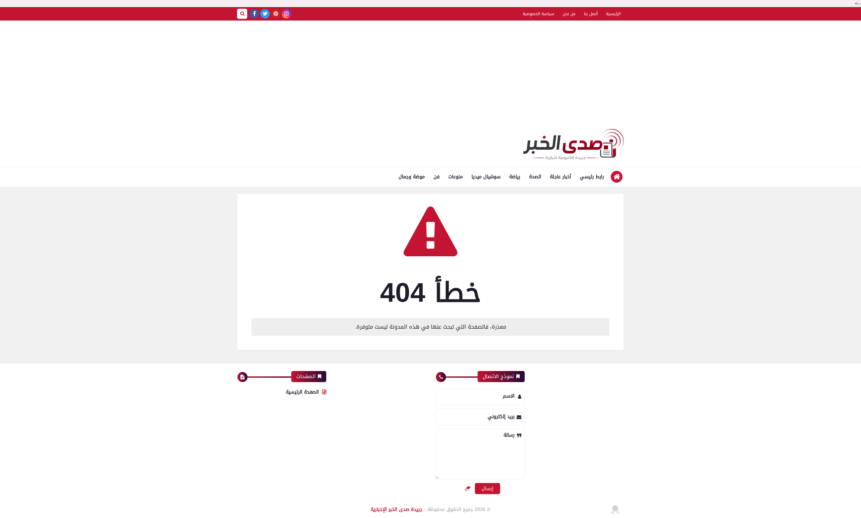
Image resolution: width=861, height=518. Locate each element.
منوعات (455, 176)
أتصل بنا (591, 13)
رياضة (514, 176)
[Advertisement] (430, 78)
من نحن (569, 13)
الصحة (535, 176)
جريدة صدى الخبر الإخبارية (396, 509)
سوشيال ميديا (486, 176)
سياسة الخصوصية (538, 13)
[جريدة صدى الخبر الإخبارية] (573, 144)
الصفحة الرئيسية (302, 392)
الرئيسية (613, 13)
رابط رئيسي (592, 176)
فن (437, 176)
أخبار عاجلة (560, 176)
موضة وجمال (412, 176)
